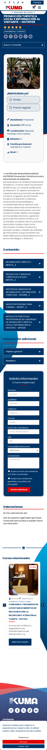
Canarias (11, 133)
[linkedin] (22, 2)
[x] (13, 2)
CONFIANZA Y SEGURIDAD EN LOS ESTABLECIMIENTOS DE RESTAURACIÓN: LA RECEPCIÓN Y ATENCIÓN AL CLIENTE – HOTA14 (23, 611)
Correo (11, 418)
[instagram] (5, 2)
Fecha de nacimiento (18, 427)
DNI (9, 437)
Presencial (28, 119)
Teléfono (12, 409)
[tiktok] (18, 2)
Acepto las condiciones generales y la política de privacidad (20, 481)
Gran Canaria (23, 133)
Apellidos (12, 399)
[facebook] (9, 2)
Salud (28, 601)
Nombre (12, 390)
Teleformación (27, 599)
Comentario (14, 456)
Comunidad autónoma (19, 446)
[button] (39, 7)
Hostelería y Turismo (15, 31)
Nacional (29, 131)
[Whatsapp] (41, 718)
